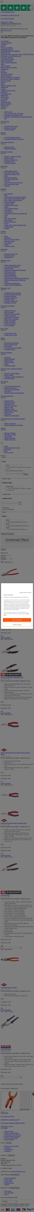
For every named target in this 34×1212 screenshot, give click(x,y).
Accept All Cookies (17, 620)
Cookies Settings (17, 624)
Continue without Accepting (25, 592)
